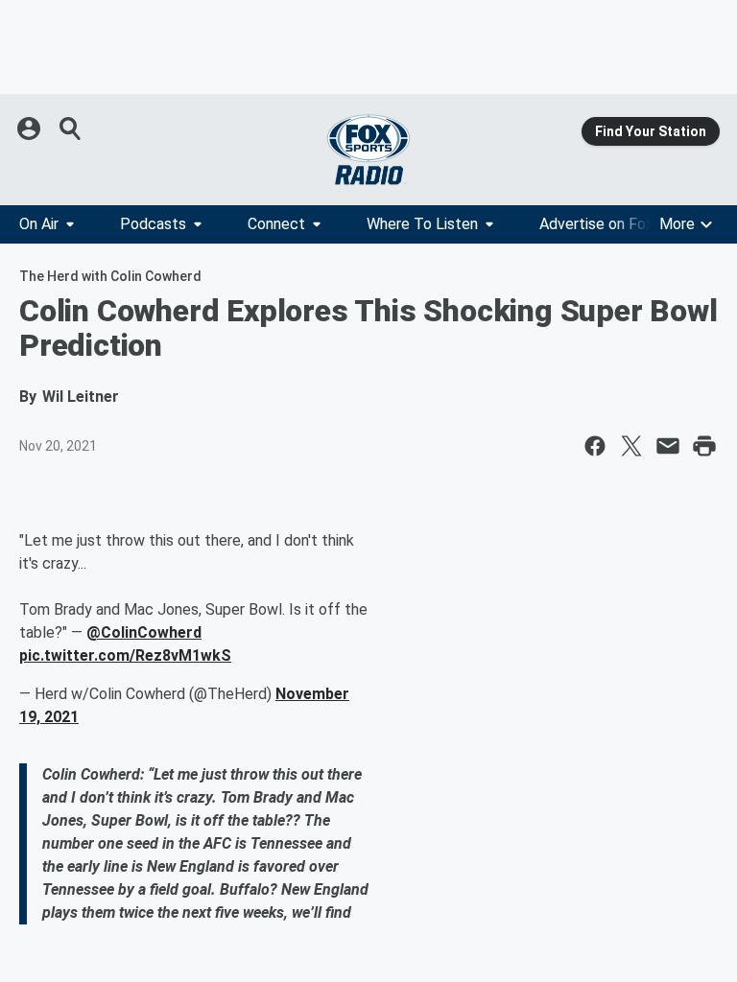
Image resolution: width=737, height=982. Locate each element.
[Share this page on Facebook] (595, 446)
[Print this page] (704, 446)
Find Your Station (650, 131)
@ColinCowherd (144, 632)
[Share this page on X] (631, 446)
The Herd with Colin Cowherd (110, 276)
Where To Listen (422, 224)
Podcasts (153, 224)
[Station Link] (368, 149)
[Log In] (30, 128)
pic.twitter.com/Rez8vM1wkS (125, 655)
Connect (276, 224)
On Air (39, 224)
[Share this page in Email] (667, 446)
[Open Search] (71, 128)
